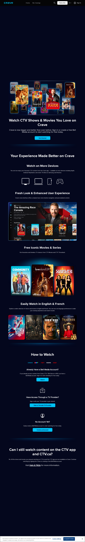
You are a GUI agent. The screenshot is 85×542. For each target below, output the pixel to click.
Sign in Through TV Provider (42, 405)
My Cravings (36, 3)
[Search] (54, 3)
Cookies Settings (56, 539)
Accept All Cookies (69, 539)
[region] (42, 539)
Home (28, 3)
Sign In (42, 379)
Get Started (42, 138)
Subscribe (62, 3)
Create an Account (42, 430)
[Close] (82, 539)
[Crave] (8, 3)
